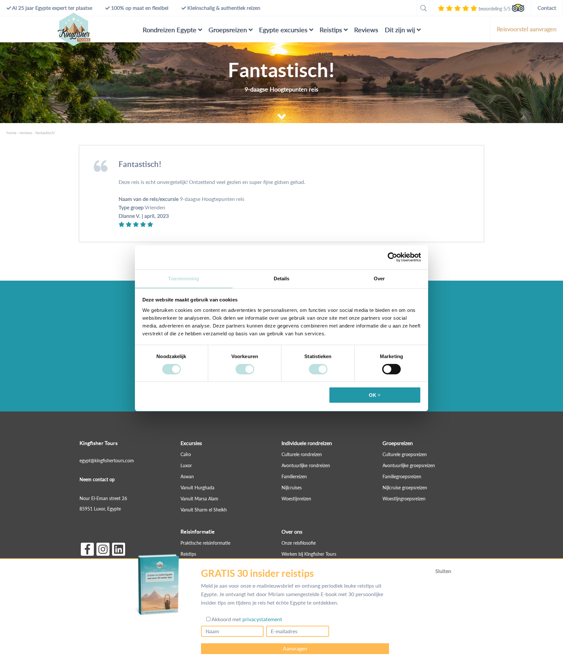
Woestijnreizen (296, 498)
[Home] (74, 29)
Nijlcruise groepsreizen (405, 487)
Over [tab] (379, 278)
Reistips (331, 30)
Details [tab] (282, 278)
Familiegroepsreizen (402, 476)
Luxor (186, 465)
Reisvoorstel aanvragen (526, 29)
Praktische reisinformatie (205, 543)
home (11, 132)
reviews (26, 132)
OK (372, 395)
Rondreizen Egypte (169, 30)
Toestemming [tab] (183, 278)
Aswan (187, 476)
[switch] (245, 369)
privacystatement (262, 619)
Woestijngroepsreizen (404, 498)
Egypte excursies (283, 30)
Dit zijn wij (400, 30)
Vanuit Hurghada (197, 487)
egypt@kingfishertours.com (106, 460)
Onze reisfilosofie (299, 543)
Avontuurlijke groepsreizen (409, 465)
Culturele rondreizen (302, 454)
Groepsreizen (228, 30)
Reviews (366, 30)
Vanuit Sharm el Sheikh (203, 509)
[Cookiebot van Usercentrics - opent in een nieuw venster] (392, 257)
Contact (547, 8)
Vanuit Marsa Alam (199, 498)
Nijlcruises (292, 487)
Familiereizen (294, 476)
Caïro (185, 454)
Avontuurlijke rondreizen (306, 465)
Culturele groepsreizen (405, 454)
